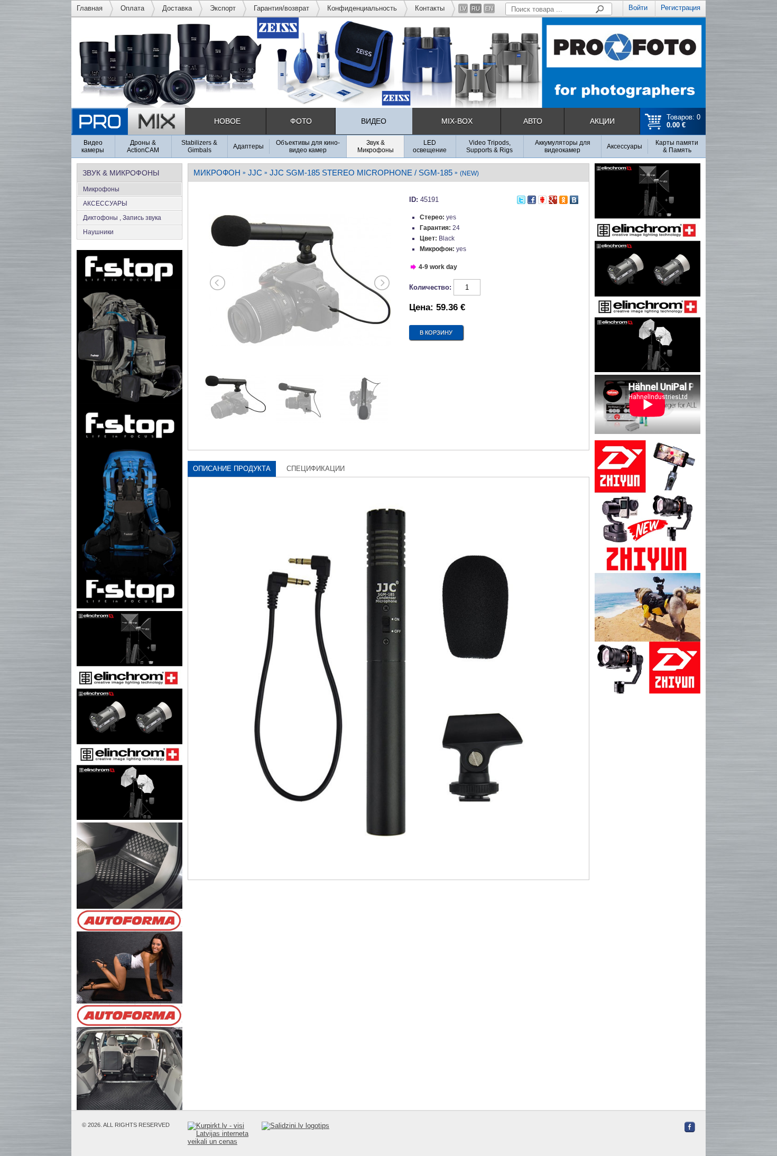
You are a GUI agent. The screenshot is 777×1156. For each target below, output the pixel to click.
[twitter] (521, 198)
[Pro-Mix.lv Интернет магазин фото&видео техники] (128, 121)
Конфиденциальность (362, 8)
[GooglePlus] (553, 198)
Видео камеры (92, 146)
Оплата (132, 8)
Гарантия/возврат (281, 8)
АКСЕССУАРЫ (105, 203)
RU (475, 8)
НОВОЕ (227, 121)
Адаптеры (248, 146)
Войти (638, 8)
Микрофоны (101, 189)
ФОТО (301, 121)
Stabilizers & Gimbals (199, 146)
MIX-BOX (457, 121)
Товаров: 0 (683, 121)
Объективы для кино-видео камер (308, 146)
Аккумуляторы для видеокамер (562, 146)
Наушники (98, 232)
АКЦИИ (602, 121)
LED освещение (430, 146)
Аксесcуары (624, 146)
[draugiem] (542, 198)
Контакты (430, 8)
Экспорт (223, 8)
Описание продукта (232, 469)
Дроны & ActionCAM (143, 146)
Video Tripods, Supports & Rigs (489, 146)
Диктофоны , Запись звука (122, 217)
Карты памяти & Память (676, 146)
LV (463, 8)
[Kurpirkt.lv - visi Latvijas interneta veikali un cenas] (225, 1133)
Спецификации (315, 469)
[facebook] (532, 198)
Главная (90, 8)
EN (489, 8)
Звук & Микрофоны (375, 146)
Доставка (177, 8)
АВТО (532, 121)
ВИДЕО (373, 121)
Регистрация (680, 8)
